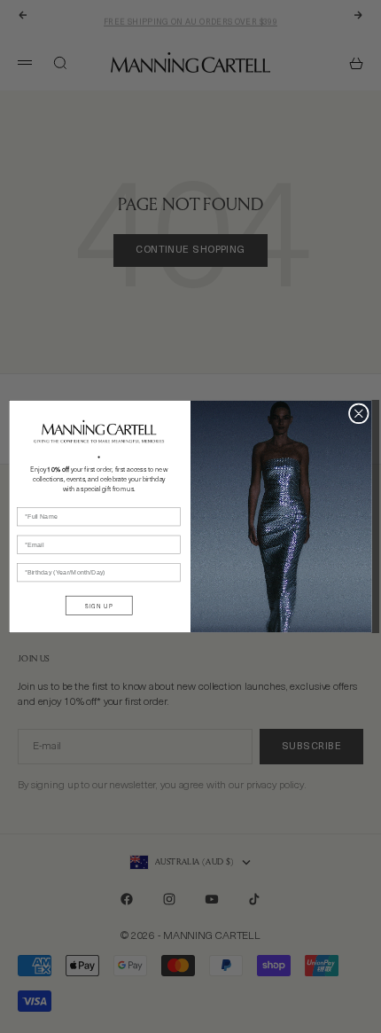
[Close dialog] (358, 413)
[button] (99, 430)
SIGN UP (99, 605)
